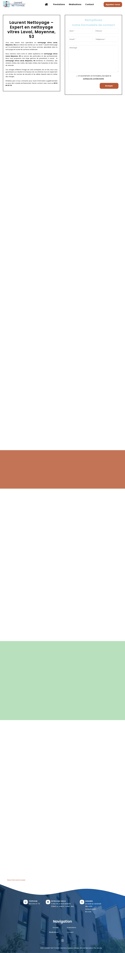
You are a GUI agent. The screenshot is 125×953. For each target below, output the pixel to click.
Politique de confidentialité (83, 948)
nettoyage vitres (45, 43)
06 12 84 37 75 (34, 904)
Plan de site (98, 948)
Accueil (55, 928)
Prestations (71, 928)
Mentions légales (66, 948)
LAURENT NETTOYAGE (52, 948)
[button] (62, 880)
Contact (70, 932)
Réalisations (53, 932)
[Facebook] (62, 940)
